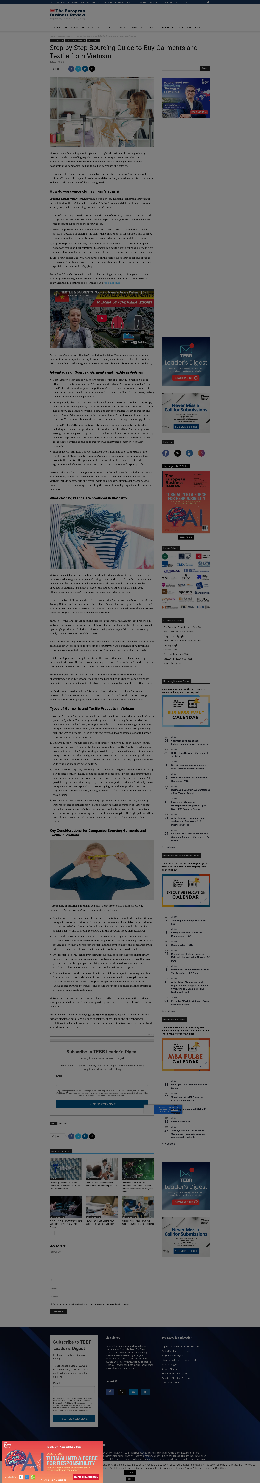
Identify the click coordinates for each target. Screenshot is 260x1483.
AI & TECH (76, 27)
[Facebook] (71, 69)
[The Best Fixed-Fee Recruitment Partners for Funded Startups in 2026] (102, 1169)
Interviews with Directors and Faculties (182, 640)
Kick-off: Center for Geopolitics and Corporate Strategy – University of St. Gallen (190, 837)
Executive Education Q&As (176, 654)
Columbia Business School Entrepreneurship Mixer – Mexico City (190, 742)
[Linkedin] (85, 69)
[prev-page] (51, 1233)
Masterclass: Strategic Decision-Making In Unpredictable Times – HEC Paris (190, 957)
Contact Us (180, 2)
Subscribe (108, 2)
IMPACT (151, 27)
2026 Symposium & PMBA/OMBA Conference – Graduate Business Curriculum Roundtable (188, 1134)
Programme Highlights (174, 636)
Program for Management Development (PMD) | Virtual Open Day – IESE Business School (188, 805)
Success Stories (171, 649)
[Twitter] (78, 69)
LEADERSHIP (58, 27)
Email (59, 1076)
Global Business (93, 40)
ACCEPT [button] (130, 1472)
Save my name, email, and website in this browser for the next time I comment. (91, 1304)
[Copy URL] (92, 69)
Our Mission (97, 2)
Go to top (149, 1035)
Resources (85, 2)
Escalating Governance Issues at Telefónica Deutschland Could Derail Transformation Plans (65, 1186)
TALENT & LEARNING (129, 27)
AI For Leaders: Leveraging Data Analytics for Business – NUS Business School (187, 821)
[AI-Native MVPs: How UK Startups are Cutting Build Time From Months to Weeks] (66, 1207)
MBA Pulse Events (172, 663)
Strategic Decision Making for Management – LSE (186, 934)
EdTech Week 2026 (180, 1121)
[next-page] (56, 1233)
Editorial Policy (167, 2)
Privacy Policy (73, 1468)
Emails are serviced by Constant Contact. (110, 1095)
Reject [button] (130, 1479)
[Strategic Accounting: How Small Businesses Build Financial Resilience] (138, 1207)
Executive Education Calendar (177, 658)
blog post (63, 1123)
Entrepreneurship (65, 36)
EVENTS (199, 27)
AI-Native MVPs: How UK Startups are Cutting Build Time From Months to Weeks (66, 1224)
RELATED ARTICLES (60, 1151)
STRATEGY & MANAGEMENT (75, 40)
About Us (61, 2)
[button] (208, 2)
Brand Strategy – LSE (182, 944)
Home (52, 2)
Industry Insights (171, 645)
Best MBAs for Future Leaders (178, 631)
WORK (108, 27)
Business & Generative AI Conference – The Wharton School (190, 791)
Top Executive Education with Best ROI (182, 627)
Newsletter (119, 2)
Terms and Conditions (96, 1468)
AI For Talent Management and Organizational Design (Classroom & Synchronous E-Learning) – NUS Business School (190, 987)
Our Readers (73, 2)
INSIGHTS (166, 27)
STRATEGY (93, 27)
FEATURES (183, 27)
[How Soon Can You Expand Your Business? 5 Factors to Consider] (102, 1207)
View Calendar (168, 846)
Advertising (154, 2)
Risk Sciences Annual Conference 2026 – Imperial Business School (188, 767)
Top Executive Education (137, 2)
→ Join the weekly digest (102, 1104)
